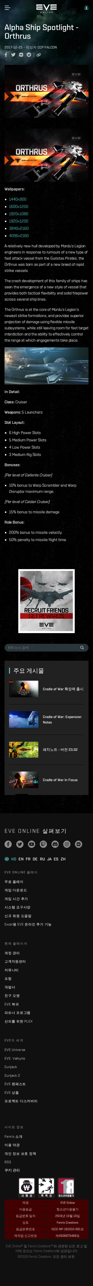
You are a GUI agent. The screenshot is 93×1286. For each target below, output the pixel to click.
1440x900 (17, 199)
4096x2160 (19, 235)
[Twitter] (19, 844)
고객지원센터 (15, 961)
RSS (8, 1162)
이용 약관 (12, 1145)
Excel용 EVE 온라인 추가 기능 (28, 924)
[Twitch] (43, 844)
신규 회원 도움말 (18, 916)
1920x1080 (18, 213)
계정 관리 (12, 953)
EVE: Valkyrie (15, 1058)
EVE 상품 (12, 1092)
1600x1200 (18, 206)
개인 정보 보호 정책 (20, 1154)
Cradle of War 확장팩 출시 (63, 689)
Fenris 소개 (14, 1136)
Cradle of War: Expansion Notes (62, 719)
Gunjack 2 (12, 1075)
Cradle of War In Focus (60, 780)
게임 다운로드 (16, 890)
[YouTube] (31, 844)
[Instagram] (66, 844)
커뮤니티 (12, 970)
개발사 (10, 987)
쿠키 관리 (12, 1170)
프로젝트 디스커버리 (21, 1101)
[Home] (46, 12)
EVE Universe (15, 1050)
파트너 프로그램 (17, 1013)
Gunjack (11, 1067)
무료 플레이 (14, 882)
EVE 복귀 (12, 1004)
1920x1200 (18, 221)
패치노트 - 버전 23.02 (60, 749)
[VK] (78, 844)
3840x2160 (19, 228)
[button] (86, 8)
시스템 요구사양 (17, 907)
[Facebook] (8, 844)
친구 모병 (12, 995)
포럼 (8, 978)
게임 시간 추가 (16, 899)
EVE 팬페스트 (15, 1084)
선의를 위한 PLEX (19, 1021)
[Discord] (55, 844)
